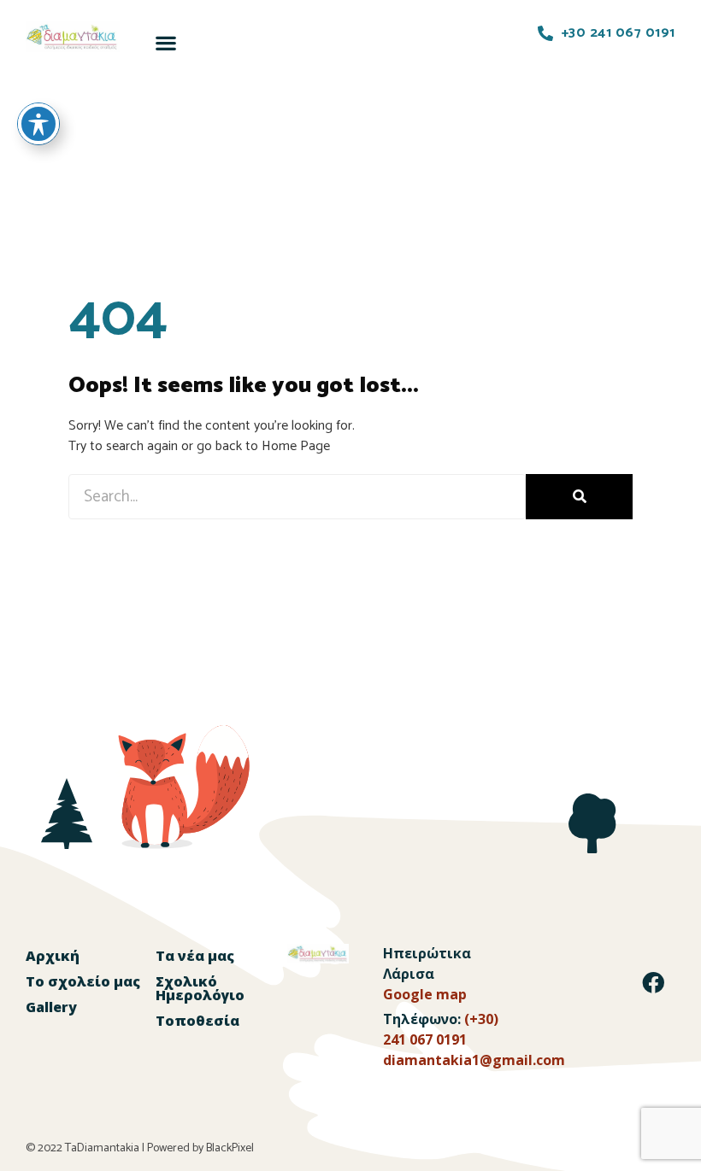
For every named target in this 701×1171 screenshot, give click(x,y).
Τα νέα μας (195, 955)
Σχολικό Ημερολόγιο (200, 988)
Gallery (51, 1007)
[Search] (579, 496)
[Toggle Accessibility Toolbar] (38, 123)
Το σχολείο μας (83, 981)
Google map (425, 994)
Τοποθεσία (197, 1020)
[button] (165, 42)
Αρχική (53, 955)
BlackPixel (230, 1148)
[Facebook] (653, 982)
